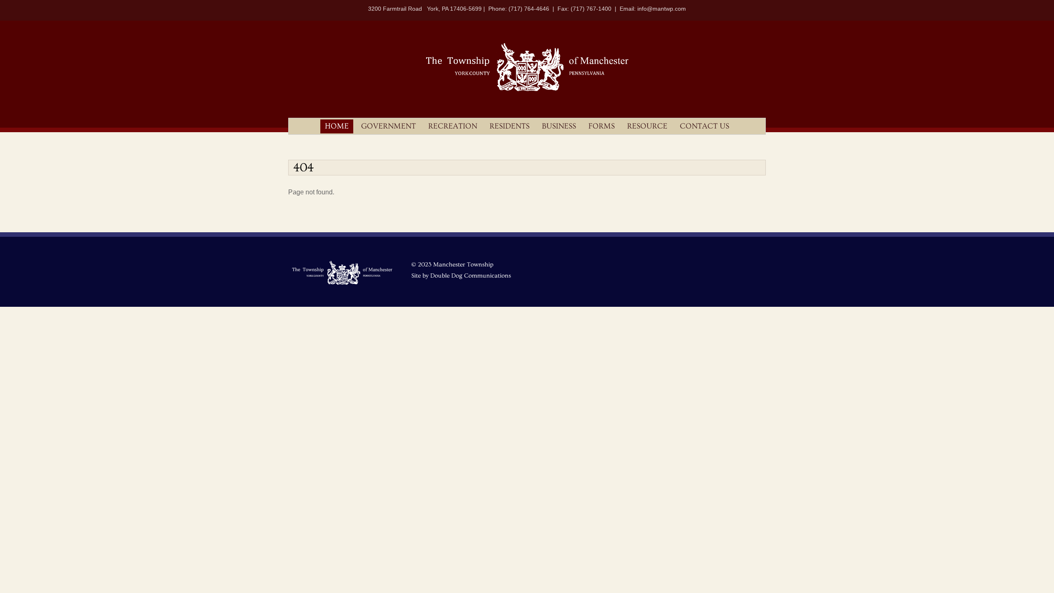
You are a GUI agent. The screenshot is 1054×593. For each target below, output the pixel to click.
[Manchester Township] (527, 90)
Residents (509, 126)
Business (559, 126)
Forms (601, 126)
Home (337, 126)
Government (388, 126)
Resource (647, 126)
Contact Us (704, 126)
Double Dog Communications (470, 275)
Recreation (452, 126)
